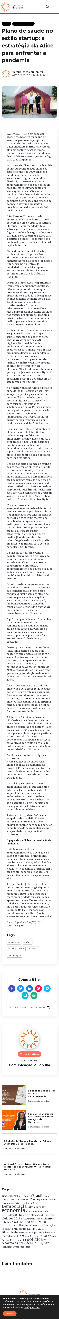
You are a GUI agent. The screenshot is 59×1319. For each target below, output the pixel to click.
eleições (35, 1215)
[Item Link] (14, 1095)
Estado (15, 1222)
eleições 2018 (11, 1218)
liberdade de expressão (30, 1233)
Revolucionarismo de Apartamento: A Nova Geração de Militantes (40, 1118)
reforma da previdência (19, 1243)
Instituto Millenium (14, 1228)
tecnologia (14, 955)
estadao (6, 1222)
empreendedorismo (37, 1218)
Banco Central (24, 1196)
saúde (27, 942)
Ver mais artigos (29, 1054)
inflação (22, 1225)
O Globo (44, 1236)
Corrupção (38, 1199)
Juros (30, 1229)
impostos (8, 1225)
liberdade (10, 1232)
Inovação (49, 1225)
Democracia (14, 1206)
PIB (23, 1240)
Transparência (22, 1247)
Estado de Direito (33, 1222)
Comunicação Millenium (28, 71)
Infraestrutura (36, 1225)
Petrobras (15, 1240)
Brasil (37, 1196)
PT (45, 1240)
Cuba (35, 1203)
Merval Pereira (30, 1236)
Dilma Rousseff (37, 1206)
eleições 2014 (47, 1215)
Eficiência (24, 1215)
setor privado (16, 948)
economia (14, 942)
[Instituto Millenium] (12, 6)
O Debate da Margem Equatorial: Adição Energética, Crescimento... (27, 1142)
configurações (32, 1307)
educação (9, 1215)
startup (33, 948)
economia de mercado (37, 1211)
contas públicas (20, 1199)
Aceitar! (9, 1313)
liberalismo (38, 1229)
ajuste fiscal (9, 1196)
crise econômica (23, 1203)
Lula (18, 1236)
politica (35, 1239)
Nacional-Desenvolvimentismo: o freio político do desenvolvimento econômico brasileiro (27, 1167)
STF (46, 1243)
